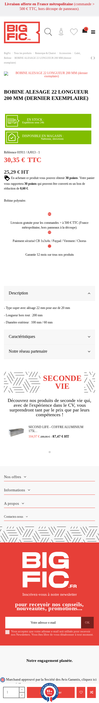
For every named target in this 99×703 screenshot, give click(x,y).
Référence (10, 152)
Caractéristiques (22, 336)
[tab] (49, 293)
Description (18, 293)
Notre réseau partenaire (28, 351)
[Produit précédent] (92, 58)
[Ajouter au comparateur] (91, 692)
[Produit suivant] (94, 58)
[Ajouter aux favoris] (81, 692)
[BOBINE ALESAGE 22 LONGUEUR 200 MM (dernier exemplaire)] (49, 74)
